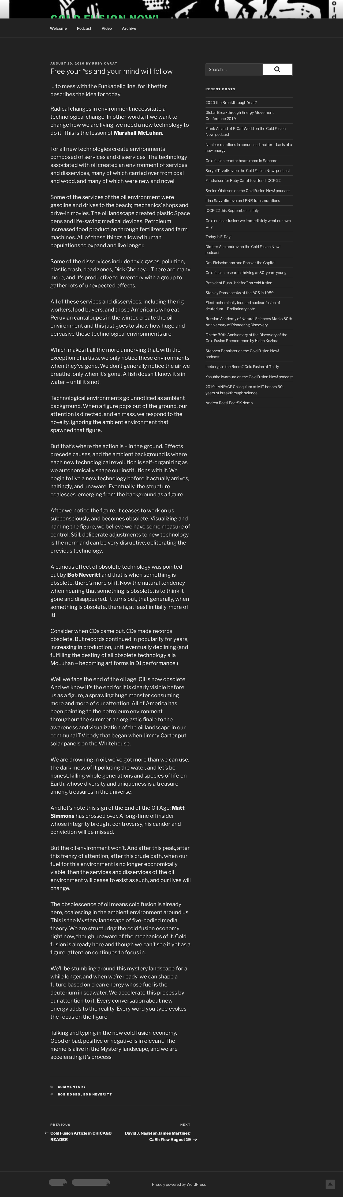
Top (330, 1184)
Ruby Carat (105, 63)
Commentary (72, 1087)
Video (107, 28)
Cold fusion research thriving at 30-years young (246, 272)
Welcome (58, 28)
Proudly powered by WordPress (179, 1184)
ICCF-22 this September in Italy (232, 210)
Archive (129, 28)
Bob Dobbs (69, 1094)
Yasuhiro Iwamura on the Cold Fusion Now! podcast (249, 376)
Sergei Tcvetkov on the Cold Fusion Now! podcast (248, 170)
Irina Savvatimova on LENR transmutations (243, 200)
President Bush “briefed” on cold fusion (239, 282)
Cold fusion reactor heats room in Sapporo (241, 160)
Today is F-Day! (218, 236)
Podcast (84, 28)
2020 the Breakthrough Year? (231, 102)
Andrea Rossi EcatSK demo (229, 402)
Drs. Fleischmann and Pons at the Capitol (240, 262)
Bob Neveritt (98, 1094)
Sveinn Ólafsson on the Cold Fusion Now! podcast (248, 190)
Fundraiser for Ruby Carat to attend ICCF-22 (243, 180)
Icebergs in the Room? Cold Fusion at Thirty (242, 366)
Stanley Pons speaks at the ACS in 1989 (240, 292)
